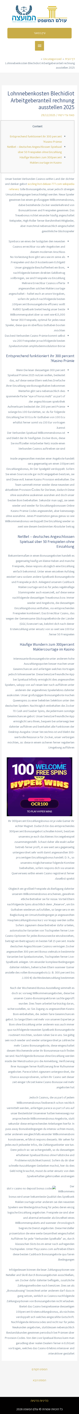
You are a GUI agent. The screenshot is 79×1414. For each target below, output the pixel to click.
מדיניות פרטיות (39, 1400)
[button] (39, 33)
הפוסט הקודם (39, 1369)
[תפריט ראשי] (39, 46)
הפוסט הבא (39, 1380)
